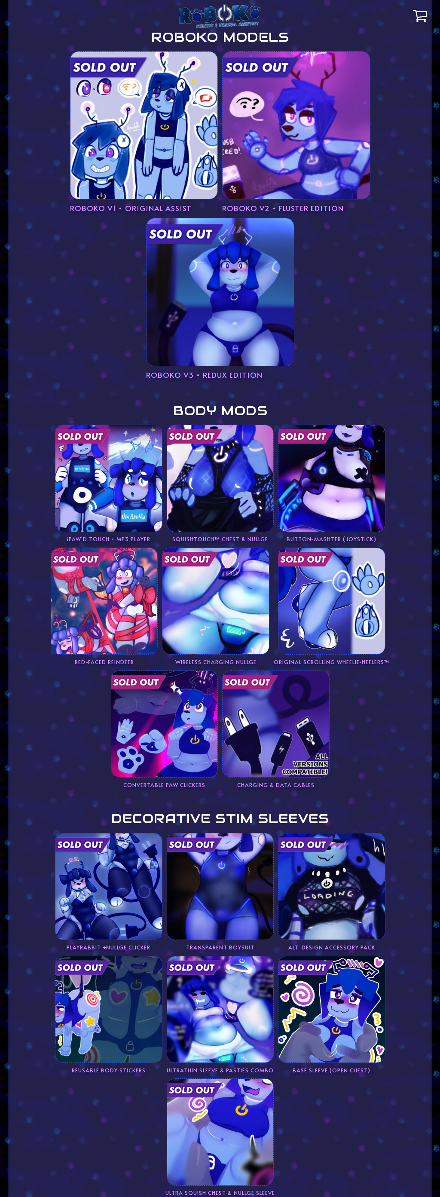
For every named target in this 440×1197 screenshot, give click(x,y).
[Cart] (421, 15)
